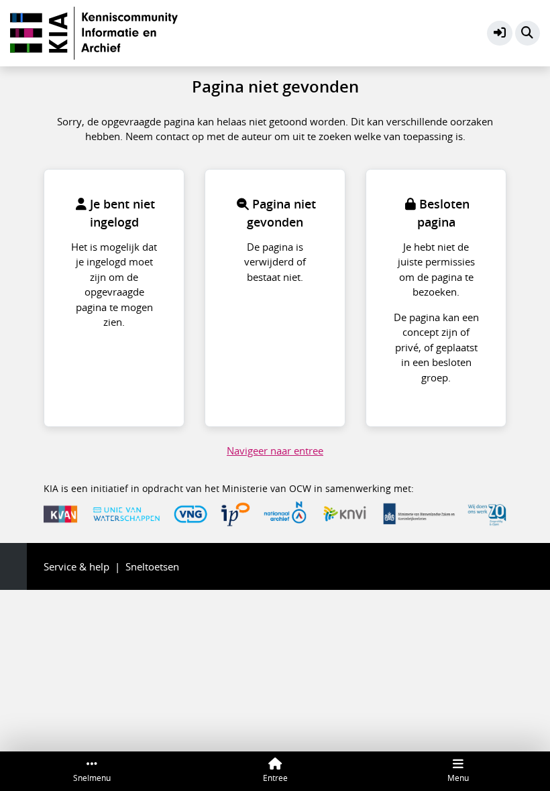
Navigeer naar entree (275, 450)
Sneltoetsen (152, 566)
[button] (499, 33)
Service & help (76, 566)
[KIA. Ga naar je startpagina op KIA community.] (94, 31)
